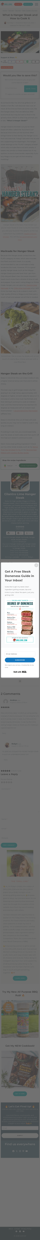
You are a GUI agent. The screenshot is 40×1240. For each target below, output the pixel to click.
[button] (20, 621)
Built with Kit (20, 672)
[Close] (36, 565)
